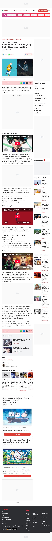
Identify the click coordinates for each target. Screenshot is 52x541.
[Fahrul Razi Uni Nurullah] (3, 365)
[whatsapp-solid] (21, 83)
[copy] (30, 83)
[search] (36, 10)
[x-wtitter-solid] (27, 83)
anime (13, 89)
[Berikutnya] (33, 379)
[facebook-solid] (24, 83)
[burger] (49, 10)
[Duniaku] (5, 10)
